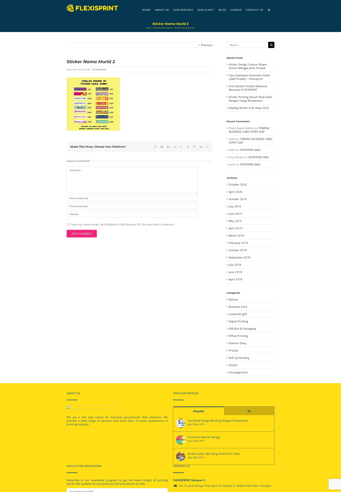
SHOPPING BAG (250, 150)
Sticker (233, 365)
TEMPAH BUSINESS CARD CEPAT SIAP (249, 129)
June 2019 (235, 213)
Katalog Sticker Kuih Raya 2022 (249, 108)
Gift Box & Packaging (242, 328)
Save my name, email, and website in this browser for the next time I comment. (123, 224)
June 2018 (235, 272)
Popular (198, 411)
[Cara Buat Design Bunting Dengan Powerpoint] (180, 423)
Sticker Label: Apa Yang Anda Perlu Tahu (214, 453)
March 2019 (236, 235)
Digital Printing (238, 321)
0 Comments (99, 69)
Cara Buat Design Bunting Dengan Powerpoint (218, 420)
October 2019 (238, 199)
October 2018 (238, 250)
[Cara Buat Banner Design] (180, 440)
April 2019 (235, 228)
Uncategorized (238, 372)
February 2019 (238, 243)
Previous (206, 45)
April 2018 (235, 279)
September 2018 (239, 257)
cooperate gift (238, 314)
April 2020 (235, 192)
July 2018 (235, 264)
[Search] (269, 10)
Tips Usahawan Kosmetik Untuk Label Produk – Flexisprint (249, 77)
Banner (233, 299)
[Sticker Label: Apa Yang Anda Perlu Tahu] (180, 456)
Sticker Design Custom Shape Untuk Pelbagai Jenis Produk (248, 66)
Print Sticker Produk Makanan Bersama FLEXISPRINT (248, 87)
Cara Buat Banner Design (204, 437)
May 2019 (235, 221)
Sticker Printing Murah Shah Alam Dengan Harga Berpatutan (250, 98)
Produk (233, 350)
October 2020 (238, 184)
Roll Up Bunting (239, 357)
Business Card (238, 306)
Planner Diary (238, 343)
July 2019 (235, 206)
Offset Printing (238, 336)
